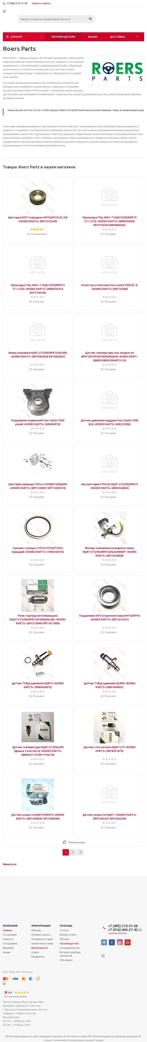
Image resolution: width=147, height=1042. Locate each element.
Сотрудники (10, 943)
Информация (41, 925)
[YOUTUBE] (128, 942)
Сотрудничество (70, 947)
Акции (92, 36)
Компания (10, 925)
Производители (63, 36)
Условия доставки (42, 939)
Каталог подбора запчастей (70, 954)
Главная (7, 930)
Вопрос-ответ (68, 934)
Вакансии (8, 947)
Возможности (39, 947)
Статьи (64, 930)
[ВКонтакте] (104, 942)
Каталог (17, 36)
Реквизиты (37, 956)
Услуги (35, 952)
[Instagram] (120, 942)
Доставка (117, 36)
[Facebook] (112, 942)
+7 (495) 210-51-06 (17, 3)
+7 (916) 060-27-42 (123, 930)
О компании (10, 934)
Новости (8, 939)
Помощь (66, 925)
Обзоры (64, 939)
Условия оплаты (41, 934)
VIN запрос (66, 960)
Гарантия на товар (42, 943)
